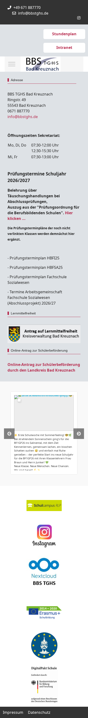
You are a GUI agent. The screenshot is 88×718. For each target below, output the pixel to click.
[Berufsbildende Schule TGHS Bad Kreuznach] (40, 64)
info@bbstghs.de (33, 13)
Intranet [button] (64, 47)
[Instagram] (78, 17)
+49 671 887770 (27, 7)
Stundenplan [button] (64, 33)
